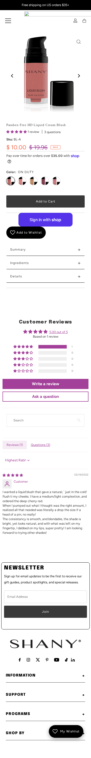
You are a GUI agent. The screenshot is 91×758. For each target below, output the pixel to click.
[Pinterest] (47, 659)
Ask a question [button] (45, 396)
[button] (17, 132)
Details (45, 276)
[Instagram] (28, 659)
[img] (13, 475)
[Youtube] (56, 659)
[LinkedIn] (73, 660)
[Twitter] (38, 659)
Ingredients (45, 263)
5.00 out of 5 (58, 332)
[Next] (78, 75)
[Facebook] (20, 659)
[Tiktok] (66, 659)
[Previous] (12, 75)
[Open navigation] (8, 21)
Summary (45, 250)
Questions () (40, 445)
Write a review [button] (45, 383)
